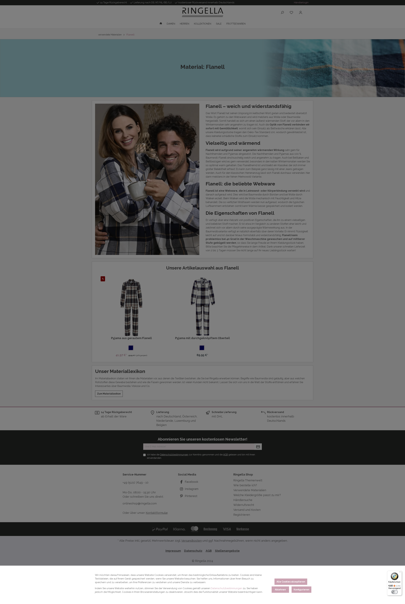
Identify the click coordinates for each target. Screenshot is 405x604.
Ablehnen (280, 589)
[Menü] (400, 573)
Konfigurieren (301, 589)
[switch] (394, 592)
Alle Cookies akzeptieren (291, 581)
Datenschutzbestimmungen (226, 588)
